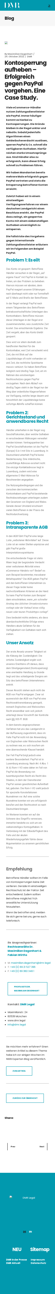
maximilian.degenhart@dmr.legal (31, 963)
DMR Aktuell (13, 1263)
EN (30, 1231)
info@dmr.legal (17, 1024)
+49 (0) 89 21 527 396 (22, 967)
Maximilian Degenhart (20, 53)
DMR (29, 56)
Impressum (38, 1259)
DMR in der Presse (16, 1259)
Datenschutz (38, 1263)
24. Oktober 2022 (14, 56)
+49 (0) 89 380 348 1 (22, 971)
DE (24, 1231)
